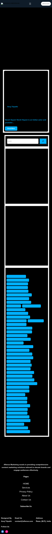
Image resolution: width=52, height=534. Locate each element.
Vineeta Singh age (18, 428)
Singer (13, 252)
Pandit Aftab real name (20, 332)
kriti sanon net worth (19, 317)
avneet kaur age (17, 276)
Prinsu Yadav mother (19, 361)
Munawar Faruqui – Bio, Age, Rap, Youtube (29, 166)
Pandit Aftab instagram (20, 328)
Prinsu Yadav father (19, 350)
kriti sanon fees (17, 310)
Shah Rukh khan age (19, 369)
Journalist (14, 236)
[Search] (43, 141)
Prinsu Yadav (16, 343)
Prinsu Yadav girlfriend (20, 354)
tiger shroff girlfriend (19, 406)
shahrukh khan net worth (21, 380)
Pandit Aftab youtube (20, 339)
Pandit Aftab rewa (18, 336)
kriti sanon (15, 306)
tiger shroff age (17, 395)
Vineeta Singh (16, 424)
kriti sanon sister (17, 321)
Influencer (14, 231)
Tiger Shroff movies (19, 417)
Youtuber (14, 261)
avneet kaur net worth (20, 302)
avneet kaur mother (19, 299)
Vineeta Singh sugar (19, 432)
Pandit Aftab (37, 321)
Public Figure (16, 244)
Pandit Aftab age (17, 324)
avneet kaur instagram (20, 295)
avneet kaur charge (19, 280)
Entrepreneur (16, 223)
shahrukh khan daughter (21, 372)
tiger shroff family (18, 398)
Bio (11, 219)
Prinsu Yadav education (21, 347)
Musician (14, 240)
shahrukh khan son (19, 387)
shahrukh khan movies (20, 376)
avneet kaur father (18, 287)
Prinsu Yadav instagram (21, 358)
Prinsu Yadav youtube (20, 365)
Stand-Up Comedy (18, 257)
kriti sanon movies (18, 313)
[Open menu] (30, 3)
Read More (11, 128)
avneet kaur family (18, 284)
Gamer (13, 227)
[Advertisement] (26, 41)
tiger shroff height (18, 409)
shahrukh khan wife (19, 391)
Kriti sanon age (33, 306)
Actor (12, 214)
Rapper (13, 248)
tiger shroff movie (18, 413)
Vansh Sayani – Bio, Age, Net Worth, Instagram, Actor (25, 113)
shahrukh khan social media (23, 384)
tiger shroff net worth (19, 421)
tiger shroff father (18, 402)
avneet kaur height (18, 291)
